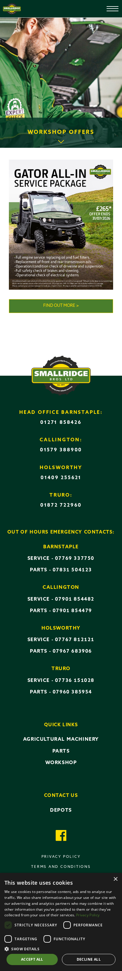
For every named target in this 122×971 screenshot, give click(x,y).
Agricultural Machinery (61, 739)
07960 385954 (72, 692)
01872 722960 (61, 505)
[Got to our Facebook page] (61, 836)
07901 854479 (72, 611)
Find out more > (61, 306)
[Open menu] (108, 6)
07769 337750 (74, 558)
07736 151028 (74, 680)
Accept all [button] (32, 959)
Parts (61, 751)
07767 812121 (74, 640)
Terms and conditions (61, 867)
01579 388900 (61, 450)
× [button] (115, 879)
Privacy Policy (87, 914)
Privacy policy (61, 857)
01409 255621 (61, 478)
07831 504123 (72, 570)
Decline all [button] (89, 959)
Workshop (61, 763)
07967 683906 (72, 651)
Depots (61, 810)
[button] (61, 948)
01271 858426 (60, 422)
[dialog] (61, 922)
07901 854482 (74, 599)
